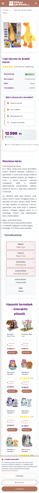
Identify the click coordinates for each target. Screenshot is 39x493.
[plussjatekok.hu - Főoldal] (19, 3)
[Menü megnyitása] (3, 3)
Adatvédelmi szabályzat (10, 470)
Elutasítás (20, 476)
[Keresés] (36, 3)
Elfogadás (20, 489)
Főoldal (5, 10)
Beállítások (20, 482)
